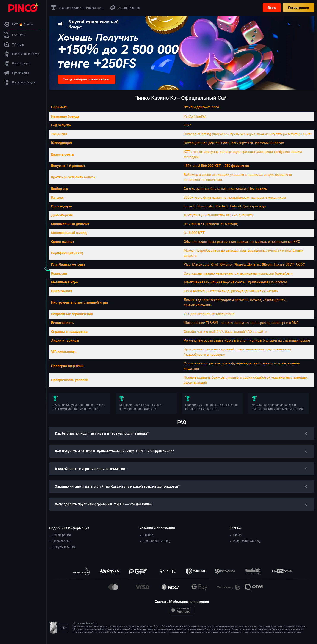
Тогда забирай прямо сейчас (86, 79)
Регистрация (298, 8)
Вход (272, 8)
